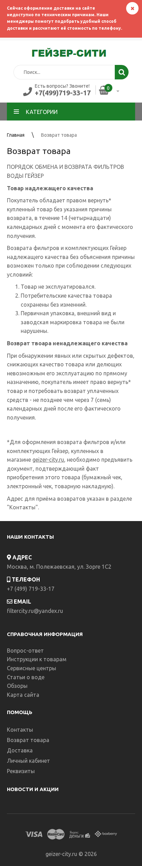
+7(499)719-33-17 (63, 93)
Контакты (22, 507)
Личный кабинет (28, 761)
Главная (15, 135)
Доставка (20, 750)
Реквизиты (21, 771)
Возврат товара (59, 135)
